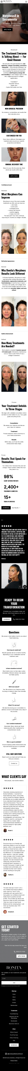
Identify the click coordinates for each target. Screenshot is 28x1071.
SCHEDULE (6, 508)
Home (14, 994)
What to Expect (14, 1032)
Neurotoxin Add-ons (14, 1023)
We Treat (17, 1063)
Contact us (14, 763)
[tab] (14, 425)
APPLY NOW (7, 29)
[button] (26, 1)
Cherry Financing (14, 1037)
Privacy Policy (14, 1060)
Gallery (14, 999)
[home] (7, 1)
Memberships (14, 1005)
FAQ (14, 1040)
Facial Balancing (14, 1013)
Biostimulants (14, 1021)
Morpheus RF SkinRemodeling (14, 1017)
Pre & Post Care (14, 1035)
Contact (14, 1002)
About (14, 997)
